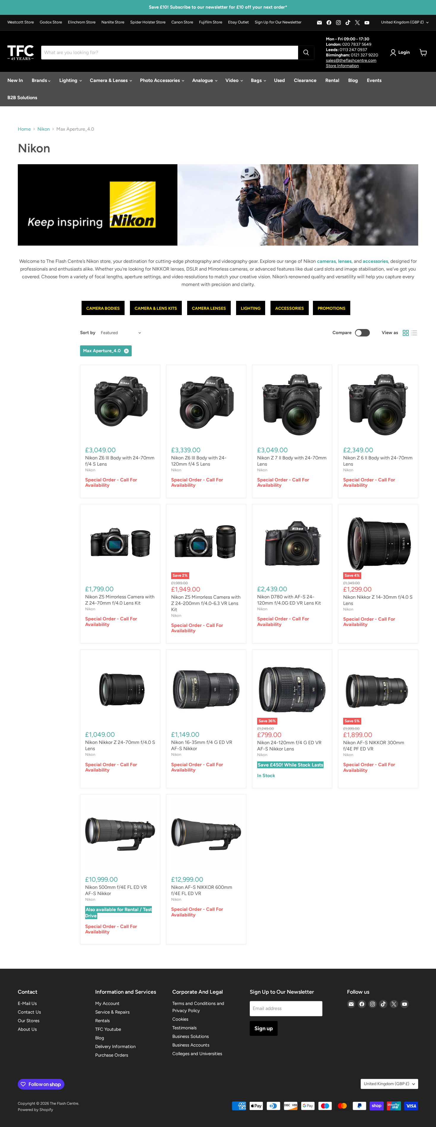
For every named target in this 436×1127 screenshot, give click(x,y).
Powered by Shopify (35, 1109)
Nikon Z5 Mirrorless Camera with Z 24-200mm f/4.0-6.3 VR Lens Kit (206, 603)
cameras (326, 261)
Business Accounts (190, 1045)
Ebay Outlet (238, 22)
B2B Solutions (22, 97)
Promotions (332, 308)
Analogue (203, 80)
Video (232, 80)
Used (279, 80)
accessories (375, 261)
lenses (344, 261)
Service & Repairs (112, 1012)
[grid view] (406, 333)
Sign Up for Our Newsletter (278, 22)
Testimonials (184, 1027)
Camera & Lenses (109, 80)
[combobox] (169, 52)
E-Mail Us (27, 1003)
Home (24, 129)
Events (374, 80)
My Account (107, 1003)
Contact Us (29, 1012)
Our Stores (28, 1020)
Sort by (88, 332)
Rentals (102, 1020)
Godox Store (51, 22)
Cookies (180, 1019)
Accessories (289, 308)
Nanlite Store (112, 22)
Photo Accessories (160, 80)
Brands (40, 80)
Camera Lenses (209, 308)
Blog (353, 80)
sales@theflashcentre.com (351, 60)
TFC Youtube (108, 1029)
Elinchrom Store (82, 22)
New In (15, 80)
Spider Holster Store (148, 22)
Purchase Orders (111, 1055)
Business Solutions (190, 1036)
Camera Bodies (103, 308)
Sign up (263, 1028)
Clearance (305, 80)
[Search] (306, 52)
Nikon (43, 129)
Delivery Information (115, 1046)
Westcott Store (20, 22)
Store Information (342, 65)
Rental (332, 80)
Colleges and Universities (197, 1053)
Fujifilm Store (210, 22)
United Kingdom (402, 22)
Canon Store (182, 22)
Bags (257, 80)
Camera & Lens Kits (156, 308)
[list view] (414, 333)
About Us (27, 1029)
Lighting (69, 80)
